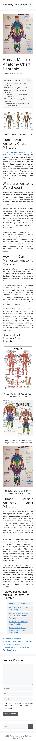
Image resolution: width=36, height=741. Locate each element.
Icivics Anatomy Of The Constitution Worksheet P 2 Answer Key (19, 630)
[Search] (30, 726)
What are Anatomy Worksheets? (16, 88)
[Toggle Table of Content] (29, 80)
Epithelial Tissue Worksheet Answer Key (19, 608)
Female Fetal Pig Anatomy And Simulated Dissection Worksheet (19, 615)
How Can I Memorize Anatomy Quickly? (15, 91)
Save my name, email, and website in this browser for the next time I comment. (19, 705)
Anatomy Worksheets (15, 4)
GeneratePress (18, 738)
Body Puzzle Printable (17, 603)
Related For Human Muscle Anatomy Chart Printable (19, 104)
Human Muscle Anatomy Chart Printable (15, 84)
